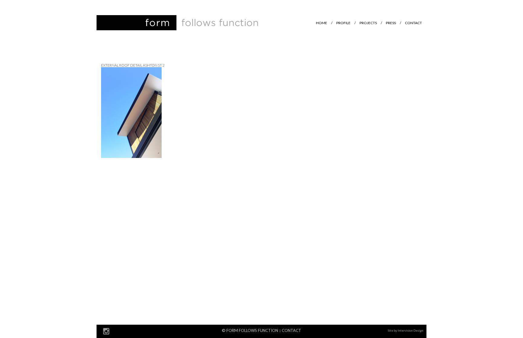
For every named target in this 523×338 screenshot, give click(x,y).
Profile (343, 23)
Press (391, 23)
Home (321, 23)
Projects (368, 23)
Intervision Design (410, 330)
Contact (413, 23)
